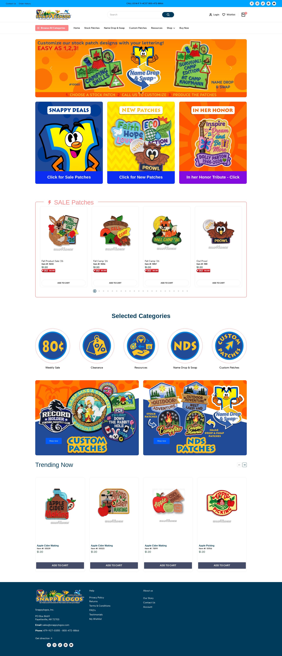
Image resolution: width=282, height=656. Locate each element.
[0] (243, 15)
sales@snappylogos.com (55, 625)
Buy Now (184, 28)
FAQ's (92, 610)
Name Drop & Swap (114, 28)
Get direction (42, 638)
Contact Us (11, 3)
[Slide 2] (141, 93)
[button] (94, 291)
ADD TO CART (63, 283)
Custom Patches (138, 28)
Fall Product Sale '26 (52, 261)
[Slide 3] (143, 93)
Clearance (97, 367)
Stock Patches (92, 28)
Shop (169, 28)
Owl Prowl (202, 261)
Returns (93, 601)
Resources (156, 28)
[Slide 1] (139, 93)
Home (77, 28)
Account (147, 607)
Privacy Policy (96, 597)
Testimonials (96, 614)
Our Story (148, 598)
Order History (25, 3)
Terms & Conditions (99, 605)
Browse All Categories (53, 28)
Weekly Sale (52, 367)
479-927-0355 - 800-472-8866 (61, 630)
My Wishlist (95, 619)
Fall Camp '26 (100, 261)
